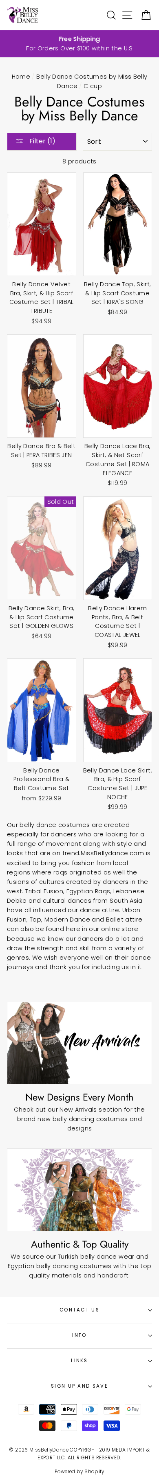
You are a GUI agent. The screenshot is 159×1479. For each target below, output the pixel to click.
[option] (79, 43)
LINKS (79, 1360)
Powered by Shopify (79, 1471)
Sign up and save (79, 1386)
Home (21, 76)
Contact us (79, 1310)
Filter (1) (41, 141)
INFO (79, 1335)
